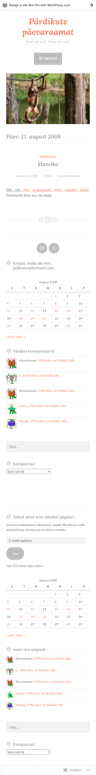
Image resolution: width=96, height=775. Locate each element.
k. (20, 375)
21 (44, 318)
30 (68, 326)
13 (32, 311)
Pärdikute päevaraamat (48, 26)
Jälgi (15, 553)
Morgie (24, 421)
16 (68, 311)
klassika (48, 164)
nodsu (23, 406)
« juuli (10, 337)
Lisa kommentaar (69, 176)
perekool (48, 157)
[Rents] (42, 248)
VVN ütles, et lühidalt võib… (57, 360)
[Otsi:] (48, 447)
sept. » (20, 337)
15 (56, 311)
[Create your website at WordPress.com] (48, 5)
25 (8, 326)
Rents (47, 176)
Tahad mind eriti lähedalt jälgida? (43, 516)
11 (8, 311)
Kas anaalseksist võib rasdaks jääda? (56, 189)
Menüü (50, 58)
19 (20, 318)
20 (32, 318)
